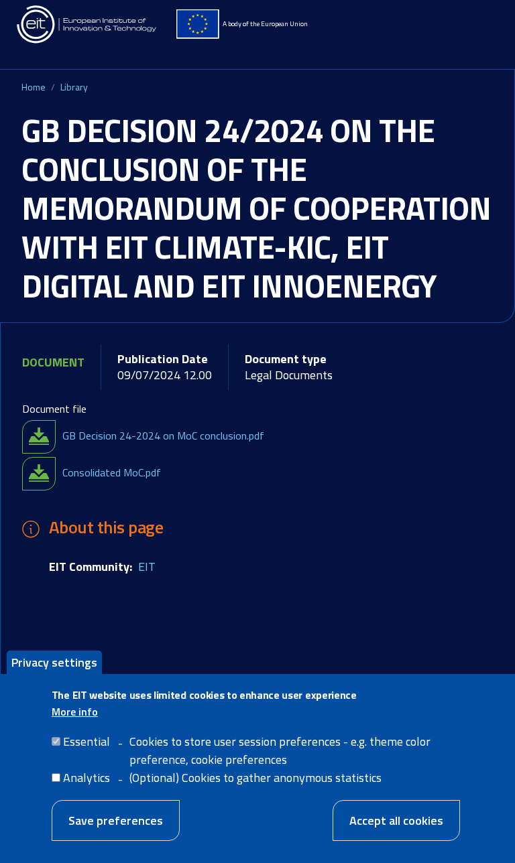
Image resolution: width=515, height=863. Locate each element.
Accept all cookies (396, 820)
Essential (86, 741)
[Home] (87, 24)
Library (74, 87)
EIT (147, 566)
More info (75, 712)
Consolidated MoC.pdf (111, 472)
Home (33, 87)
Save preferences (115, 820)
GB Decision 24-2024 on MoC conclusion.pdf (163, 435)
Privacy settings (54, 662)
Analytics (86, 778)
